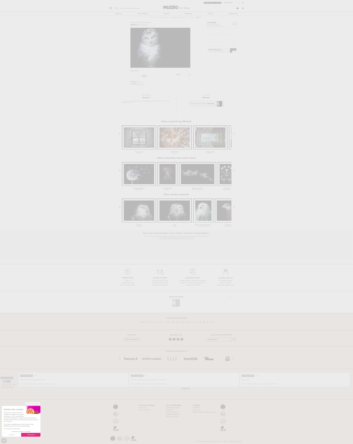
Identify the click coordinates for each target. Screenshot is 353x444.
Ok (234, 339)
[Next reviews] (351, 379)
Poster (166, 13)
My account (197, 410)
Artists (210, 13)
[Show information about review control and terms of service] (14, 384)
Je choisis (11, 434)
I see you (139, 225)
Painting (118, 13)
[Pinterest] (178, 340)
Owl (174, 225)
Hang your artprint (172, 416)
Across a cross (139, 152)
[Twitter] (182, 340)
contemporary (147, 101)
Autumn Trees (175, 152)
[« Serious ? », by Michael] (176, 303)
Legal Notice (216, 441)
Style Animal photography (177, 17)
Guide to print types (173, 407)
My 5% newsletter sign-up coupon (204, 412)
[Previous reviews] (17, 379)
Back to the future (197, 189)
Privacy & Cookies (236, 441)
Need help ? (228, 2)
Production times (172, 412)
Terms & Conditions (203, 441)
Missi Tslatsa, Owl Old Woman (203, 225)
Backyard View (210, 152)
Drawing (188, 13)
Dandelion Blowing (139, 189)
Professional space (213, 2)
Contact (225, 441)
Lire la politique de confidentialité (12, 428)
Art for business (144, 410)
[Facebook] (171, 340)
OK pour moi (30, 434)
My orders (196, 407)
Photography (143, 13)
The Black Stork (167, 189)
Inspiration (233, 13)
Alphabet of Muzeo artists (176, 318)
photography (134, 101)
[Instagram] (174, 340)
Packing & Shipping (172, 414)
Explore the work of (202, 104)
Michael (191, 17)
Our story (142, 407)
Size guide (169, 410)
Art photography (161, 17)
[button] (4, 440)
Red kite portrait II (231, 225)
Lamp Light (227, 189)
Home (152, 17)
